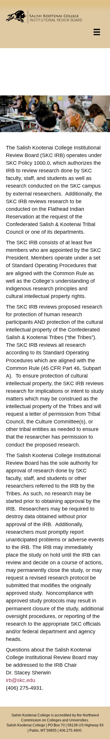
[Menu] (96, 32)
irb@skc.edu (20, 680)
